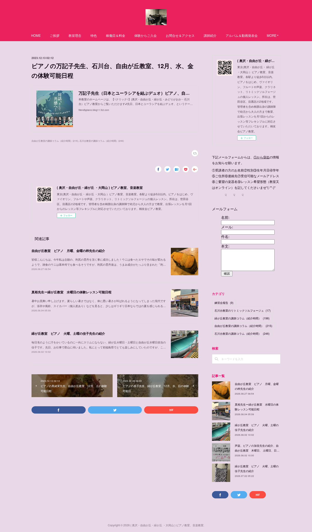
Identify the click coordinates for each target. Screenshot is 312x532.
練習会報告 (223, 303)
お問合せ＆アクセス (180, 35)
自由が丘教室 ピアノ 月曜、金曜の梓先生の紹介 (68, 250)
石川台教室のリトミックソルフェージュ (242, 310)
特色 (93, 35)
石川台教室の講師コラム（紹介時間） (242, 333)
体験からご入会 (145, 35)
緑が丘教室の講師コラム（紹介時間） (242, 318)
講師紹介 (210, 35)
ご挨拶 (54, 35)
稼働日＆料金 (115, 35)
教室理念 (75, 35)
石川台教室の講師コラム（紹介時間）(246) (101, 140)
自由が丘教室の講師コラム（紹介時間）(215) (55, 140)
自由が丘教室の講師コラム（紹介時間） (243, 326)
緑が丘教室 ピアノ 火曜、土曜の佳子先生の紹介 (68, 333)
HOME (36, 35)
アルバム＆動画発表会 (242, 35)
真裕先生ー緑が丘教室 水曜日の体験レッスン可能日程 (71, 292)
